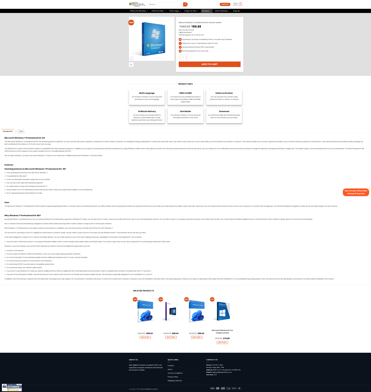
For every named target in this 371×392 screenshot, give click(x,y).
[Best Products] (137, 4)
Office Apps (174, 11)
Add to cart (210, 64)
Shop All (236, 11)
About (170, 369)
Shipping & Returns (175, 381)
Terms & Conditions (175, 373)
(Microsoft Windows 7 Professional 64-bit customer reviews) (200, 23)
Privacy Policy (173, 377)
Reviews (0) (15, 132)
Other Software (221, 11)
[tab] (7, 131)
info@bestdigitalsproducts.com (221, 372)
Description (7, 131)
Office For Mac (158, 11)
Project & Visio (190, 11)
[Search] (185, 4)
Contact (171, 366)
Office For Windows (138, 11)
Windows (205, 11)
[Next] (234, 323)
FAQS (21, 131)
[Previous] (133, 323)
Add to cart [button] (145, 337)
